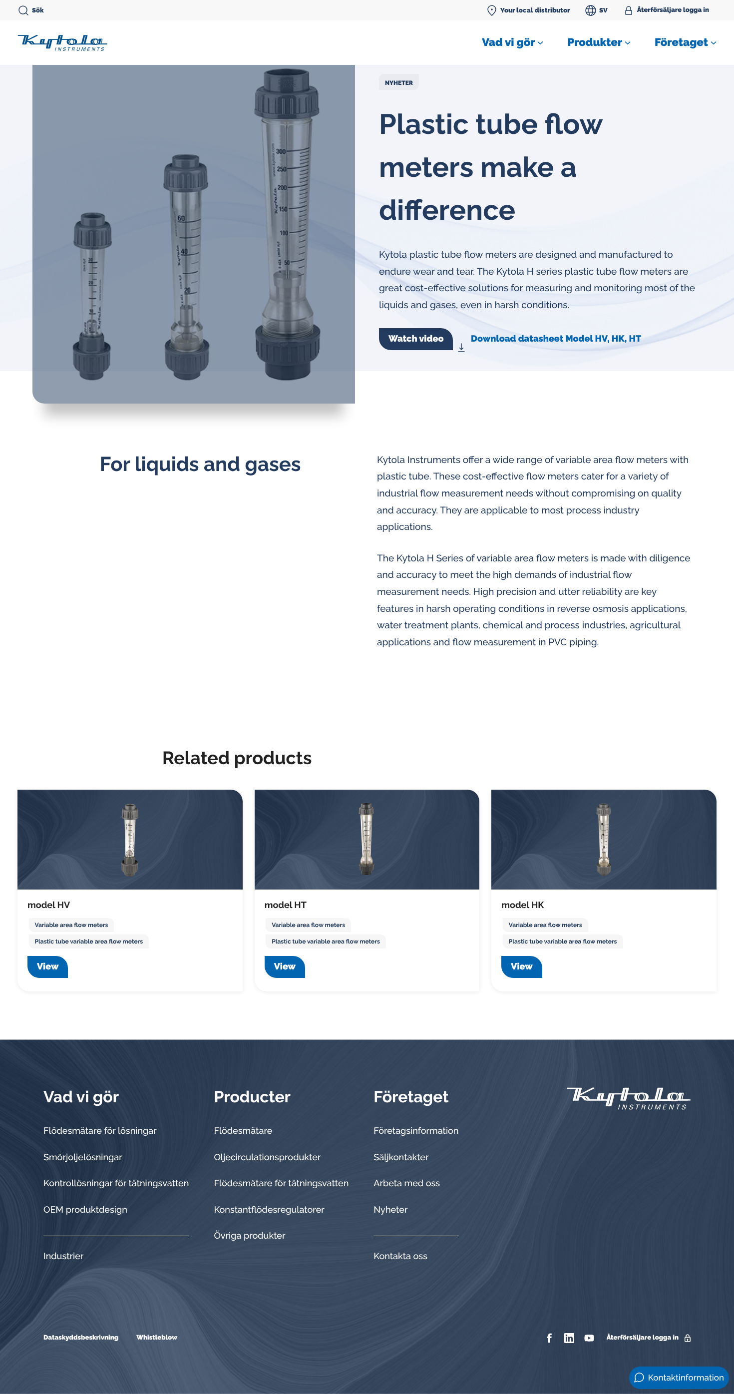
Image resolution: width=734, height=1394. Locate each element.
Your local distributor (535, 10)
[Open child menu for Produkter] (628, 43)
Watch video (415, 339)
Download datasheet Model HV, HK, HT (556, 339)
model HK (522, 905)
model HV (48, 905)
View (47, 966)
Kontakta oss (400, 1256)
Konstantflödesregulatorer (269, 1210)
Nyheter (399, 82)
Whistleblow (156, 1338)
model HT (286, 905)
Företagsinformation (415, 1131)
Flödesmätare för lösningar (100, 1131)
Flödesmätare (243, 1131)
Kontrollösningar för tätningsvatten (116, 1183)
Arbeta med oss (406, 1183)
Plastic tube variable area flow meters (89, 941)
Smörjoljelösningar (82, 1157)
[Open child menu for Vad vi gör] (540, 43)
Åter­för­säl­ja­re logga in (673, 10)
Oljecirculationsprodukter (267, 1157)
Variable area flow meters (71, 925)
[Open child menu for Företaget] (714, 43)
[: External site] (550, 1338)
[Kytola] (62, 42)
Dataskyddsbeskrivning (80, 1338)
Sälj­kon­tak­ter (400, 1157)
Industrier (63, 1256)
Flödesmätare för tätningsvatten (281, 1183)
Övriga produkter (249, 1236)
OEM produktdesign (85, 1210)
